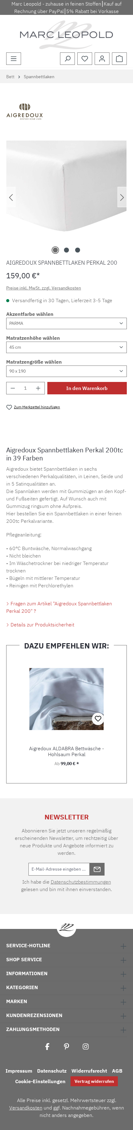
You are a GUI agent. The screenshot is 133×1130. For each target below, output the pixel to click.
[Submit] (97, 869)
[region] (66, 197)
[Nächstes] (122, 197)
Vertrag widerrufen (94, 1081)
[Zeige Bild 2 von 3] (66, 250)
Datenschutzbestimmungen (81, 882)
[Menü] (13, 58)
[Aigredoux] (66, 112)
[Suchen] (67, 58)
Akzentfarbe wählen (30, 314)
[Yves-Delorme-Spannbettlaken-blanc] (66, 191)
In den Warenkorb (87, 388)
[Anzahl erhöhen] (38, 388)
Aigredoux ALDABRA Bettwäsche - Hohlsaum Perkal (66, 751)
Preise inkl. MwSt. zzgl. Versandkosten (43, 288)
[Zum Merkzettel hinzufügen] (98, 719)
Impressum (19, 1071)
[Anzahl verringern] (12, 388)
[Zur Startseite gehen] (66, 34)
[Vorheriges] (10, 197)
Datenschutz (51, 1071)
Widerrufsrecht (89, 1071)
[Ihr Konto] (102, 58)
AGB (117, 1071)
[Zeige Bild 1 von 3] (55, 250)
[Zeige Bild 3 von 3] (77, 250)
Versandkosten (25, 1108)
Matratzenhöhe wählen (33, 338)
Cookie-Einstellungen (40, 1081)
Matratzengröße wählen (34, 362)
